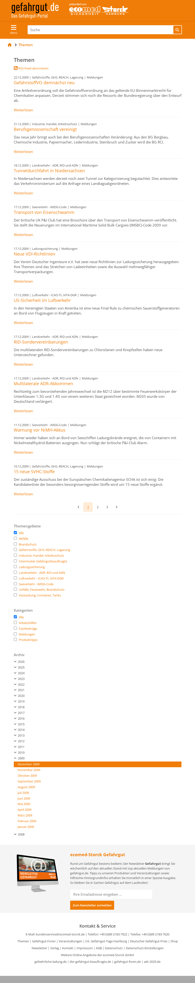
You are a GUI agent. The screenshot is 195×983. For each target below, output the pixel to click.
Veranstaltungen (70, 941)
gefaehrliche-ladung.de (50, 961)
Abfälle (23, 538)
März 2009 (25, 815)
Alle (21, 533)
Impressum (85, 948)
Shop (174, 941)
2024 (20, 673)
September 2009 (29, 781)
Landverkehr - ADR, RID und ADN (42, 572)
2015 (20, 724)
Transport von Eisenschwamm (44, 212)
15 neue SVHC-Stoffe (34, 471)
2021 (20, 690)
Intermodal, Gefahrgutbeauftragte (43, 561)
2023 (20, 679)
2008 (20, 834)
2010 (20, 752)
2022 (20, 684)
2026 (20, 661)
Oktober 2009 (27, 775)
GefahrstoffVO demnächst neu (44, 82)
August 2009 (26, 787)
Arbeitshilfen (28, 623)
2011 (20, 747)
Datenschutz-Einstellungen (145, 948)
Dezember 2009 (28, 764)
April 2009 (24, 809)
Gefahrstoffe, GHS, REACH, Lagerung (44, 550)
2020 (20, 695)
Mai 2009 (24, 804)
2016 (20, 718)
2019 (20, 701)
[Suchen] (177, 30)
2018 (20, 707)
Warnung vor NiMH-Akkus (39, 430)
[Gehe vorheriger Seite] (78, 507)
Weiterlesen (23, 110)
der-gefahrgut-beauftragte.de (90, 961)
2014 (20, 729)
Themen (23, 941)
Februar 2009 (27, 821)
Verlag (54, 948)
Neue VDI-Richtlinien (34, 254)
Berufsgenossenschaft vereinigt (45, 129)
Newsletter (39, 948)
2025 (20, 667)
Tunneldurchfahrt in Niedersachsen (49, 170)
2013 (20, 735)
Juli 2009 (23, 793)
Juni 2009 (24, 798)
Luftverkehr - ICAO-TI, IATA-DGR (41, 578)
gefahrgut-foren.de (127, 961)
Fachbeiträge (28, 628)
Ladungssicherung (32, 567)
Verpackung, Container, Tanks (40, 595)
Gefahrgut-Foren (44, 941)
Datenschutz (114, 948)
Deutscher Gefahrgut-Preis (148, 941)
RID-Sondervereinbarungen (41, 342)
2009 (20, 758)
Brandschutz (28, 544)
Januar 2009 (26, 827)
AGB (99, 948)
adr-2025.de (152, 961)
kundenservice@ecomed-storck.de (60, 934)
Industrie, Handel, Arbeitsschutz (41, 555)
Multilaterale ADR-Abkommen (43, 383)
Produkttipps (28, 640)
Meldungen (27, 634)
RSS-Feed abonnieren (33, 68)
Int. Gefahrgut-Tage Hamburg (106, 941)
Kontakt (67, 948)
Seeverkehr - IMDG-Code (36, 584)
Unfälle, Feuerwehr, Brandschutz (41, 589)
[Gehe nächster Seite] (116, 507)
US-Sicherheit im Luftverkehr (42, 300)
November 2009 (29, 770)
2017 (20, 713)
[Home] (10, 44)
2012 (20, 741)
